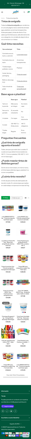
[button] (4, 4)
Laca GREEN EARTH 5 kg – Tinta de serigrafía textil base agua (23, 366)
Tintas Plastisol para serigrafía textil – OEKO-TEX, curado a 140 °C (23, 243)
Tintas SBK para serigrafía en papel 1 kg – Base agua (23, 268)
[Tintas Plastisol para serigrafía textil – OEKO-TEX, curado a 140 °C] (23, 232)
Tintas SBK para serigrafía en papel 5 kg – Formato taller (8, 366)
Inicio (3, 18)
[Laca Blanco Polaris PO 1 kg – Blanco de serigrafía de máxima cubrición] (8, 232)
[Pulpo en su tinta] (15, 12)
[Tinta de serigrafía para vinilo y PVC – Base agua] (8, 332)
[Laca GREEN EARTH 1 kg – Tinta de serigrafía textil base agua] (8, 208)
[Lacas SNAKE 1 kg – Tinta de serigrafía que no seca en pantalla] (23, 208)
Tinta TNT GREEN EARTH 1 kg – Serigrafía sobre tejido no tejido (23, 292)
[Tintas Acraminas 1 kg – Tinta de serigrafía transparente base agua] (8, 258)
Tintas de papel (21, 74)
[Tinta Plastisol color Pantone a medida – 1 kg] (23, 332)
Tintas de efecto (22, 81)
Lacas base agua (22, 54)
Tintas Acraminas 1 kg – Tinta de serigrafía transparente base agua (8, 268)
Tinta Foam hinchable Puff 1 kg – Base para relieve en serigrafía (23, 318)
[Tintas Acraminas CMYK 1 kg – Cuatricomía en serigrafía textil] (8, 282)
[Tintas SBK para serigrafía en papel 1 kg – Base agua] (23, 258)
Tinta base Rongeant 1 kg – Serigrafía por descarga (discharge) (8, 318)
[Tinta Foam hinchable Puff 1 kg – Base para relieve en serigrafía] (23, 307)
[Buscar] (24, 12)
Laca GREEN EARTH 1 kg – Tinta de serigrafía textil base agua (8, 218)
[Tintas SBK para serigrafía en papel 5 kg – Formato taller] (8, 356)
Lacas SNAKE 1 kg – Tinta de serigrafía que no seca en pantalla (23, 218)
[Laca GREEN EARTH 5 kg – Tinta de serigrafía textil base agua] (23, 356)
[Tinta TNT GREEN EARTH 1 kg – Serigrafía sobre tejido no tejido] (23, 282)
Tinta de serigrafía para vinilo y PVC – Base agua (8, 342)
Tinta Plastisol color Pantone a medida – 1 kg (23, 342)
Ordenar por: (16, 198)
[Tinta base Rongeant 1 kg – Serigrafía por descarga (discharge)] (8, 307)
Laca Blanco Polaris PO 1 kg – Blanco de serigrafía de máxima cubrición (8, 243)
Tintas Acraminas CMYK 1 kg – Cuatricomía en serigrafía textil (8, 293)
